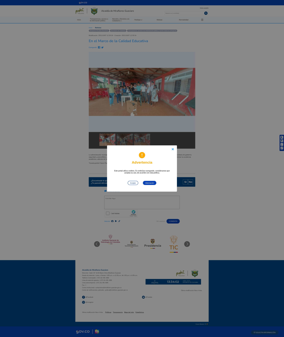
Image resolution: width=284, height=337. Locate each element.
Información (149, 183)
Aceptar (133, 183)
